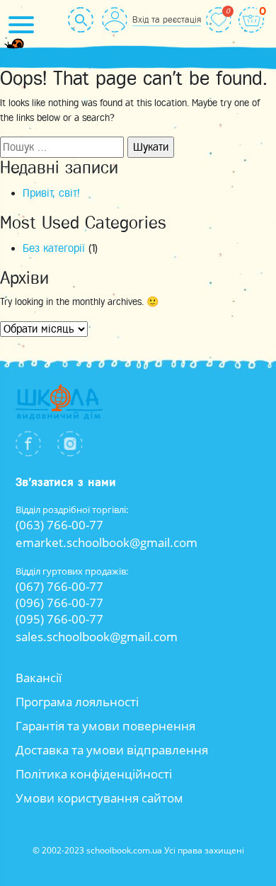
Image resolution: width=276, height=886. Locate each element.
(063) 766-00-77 (59, 525)
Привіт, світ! (51, 193)
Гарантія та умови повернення (105, 726)
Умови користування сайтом (99, 798)
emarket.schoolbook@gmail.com (106, 542)
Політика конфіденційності (94, 774)
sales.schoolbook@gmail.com (97, 636)
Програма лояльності (77, 702)
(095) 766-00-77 (59, 619)
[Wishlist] (218, 20)
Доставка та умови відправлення (112, 750)
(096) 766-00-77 (59, 602)
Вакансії (39, 677)
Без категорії (54, 248)
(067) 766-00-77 (59, 586)
